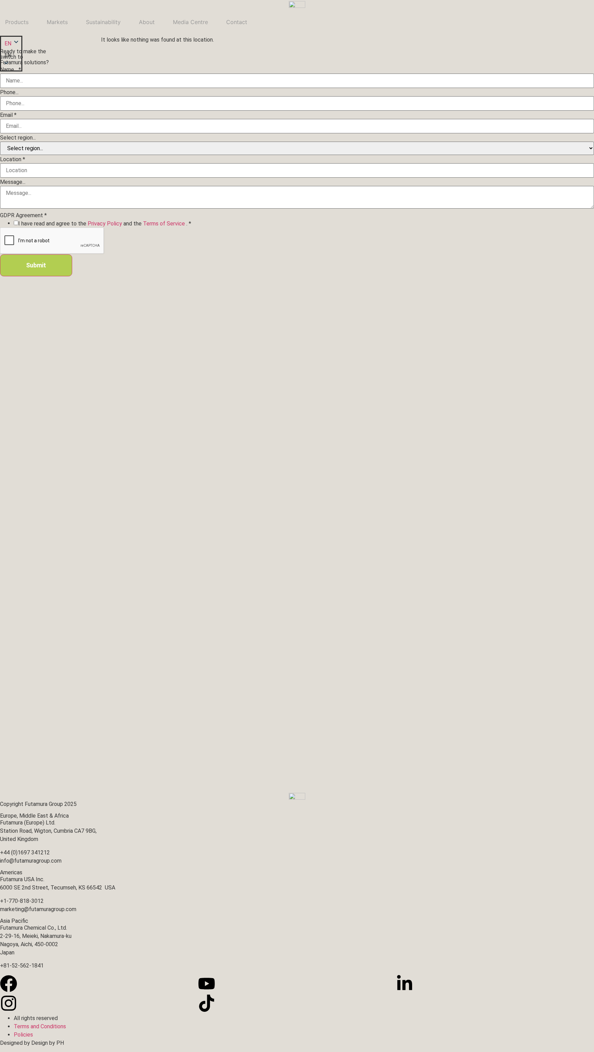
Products (17, 22)
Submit (36, 265)
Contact (236, 22)
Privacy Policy (105, 223)
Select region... (18, 138)
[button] (11, 55)
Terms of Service (164, 223)
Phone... (9, 92)
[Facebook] (8, 983)
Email (8, 115)
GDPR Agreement (23, 215)
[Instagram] (8, 1003)
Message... (12, 182)
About (147, 22)
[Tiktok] (206, 1003)
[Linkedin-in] (404, 983)
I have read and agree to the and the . (104, 223)
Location (12, 159)
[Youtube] (206, 983)
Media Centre (190, 22)
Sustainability (103, 22)
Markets (57, 22)
